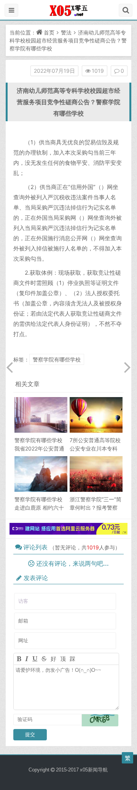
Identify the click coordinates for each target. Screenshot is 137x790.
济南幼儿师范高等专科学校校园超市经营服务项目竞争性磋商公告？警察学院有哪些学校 (68, 40)
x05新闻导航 (94, 770)
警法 (66, 32)
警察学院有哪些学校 (57, 359)
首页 (49, 32)
